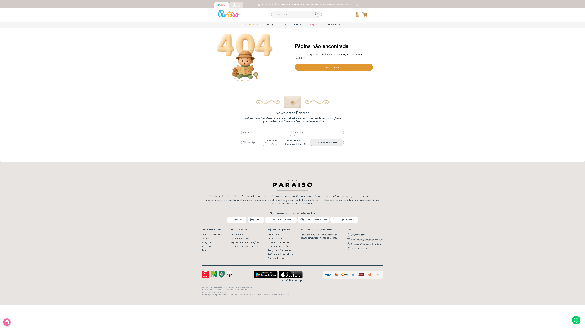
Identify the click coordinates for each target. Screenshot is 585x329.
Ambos (304, 144)
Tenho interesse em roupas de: (285, 141)
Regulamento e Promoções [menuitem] (244, 242)
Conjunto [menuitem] (207, 242)
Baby (270, 24)
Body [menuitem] (205, 250)
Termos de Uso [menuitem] (276, 258)
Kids (283, 24)
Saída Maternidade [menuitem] (212, 234)
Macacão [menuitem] (207, 246)
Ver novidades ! (334, 67)
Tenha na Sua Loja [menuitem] (240, 238)
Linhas (298, 24)
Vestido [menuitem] (206, 238)
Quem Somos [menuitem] (237, 234)
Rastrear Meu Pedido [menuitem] (279, 242)
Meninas (275, 144)
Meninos (290, 144)
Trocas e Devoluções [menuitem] (279, 246)
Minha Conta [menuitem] (274, 234)
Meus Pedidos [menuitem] (275, 238)
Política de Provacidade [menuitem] (280, 254)
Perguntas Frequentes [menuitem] (279, 250)
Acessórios (333, 24)
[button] (320, 230)
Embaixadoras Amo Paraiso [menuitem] (245, 246)
